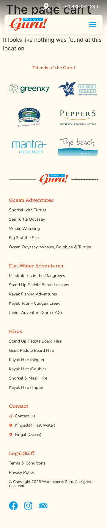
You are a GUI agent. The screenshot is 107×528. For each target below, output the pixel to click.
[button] (92, 24)
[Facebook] (13, 505)
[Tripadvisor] (43, 505)
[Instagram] (28, 505)
